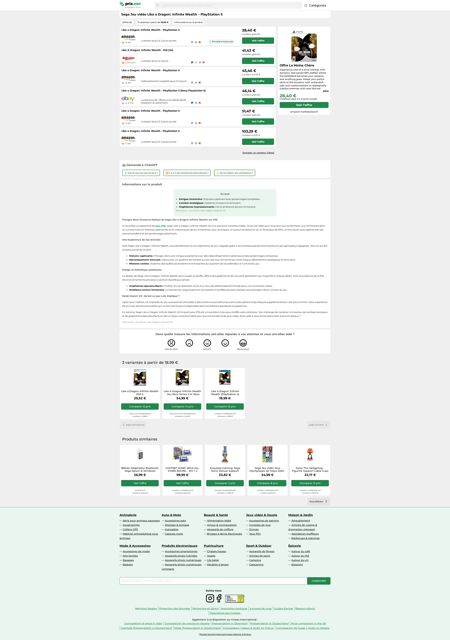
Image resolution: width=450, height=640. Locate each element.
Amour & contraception (222, 525)
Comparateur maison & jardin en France (248, 628)
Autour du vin (300, 560)
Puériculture (214, 546)
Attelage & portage (177, 525)
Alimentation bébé (219, 520)
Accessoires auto (175, 520)
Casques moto (174, 533)
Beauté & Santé (216, 515)
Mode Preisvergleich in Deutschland (197, 628)
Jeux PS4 (255, 533)
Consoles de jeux (260, 525)
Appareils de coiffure (220, 529)
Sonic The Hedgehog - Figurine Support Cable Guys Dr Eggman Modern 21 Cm (310, 470)
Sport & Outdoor (258, 546)
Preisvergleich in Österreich (230, 623)
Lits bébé (213, 560)
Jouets (211, 555)
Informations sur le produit (188, 22)
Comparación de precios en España (187, 623)
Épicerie (294, 546)
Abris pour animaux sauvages (141, 520)
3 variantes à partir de (153, 22)
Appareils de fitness (261, 551)
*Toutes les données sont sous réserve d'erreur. (225, 634)
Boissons (297, 564)
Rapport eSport (305, 608)
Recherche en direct (205, 608)
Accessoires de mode (136, 551)
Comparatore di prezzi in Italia (143, 623)
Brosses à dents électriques (224, 533)
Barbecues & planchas (305, 538)
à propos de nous (261, 608)
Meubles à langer (218, 564)
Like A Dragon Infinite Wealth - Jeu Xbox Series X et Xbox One (182, 393)
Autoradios (171, 529)
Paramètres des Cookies (225, 613)
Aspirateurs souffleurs (305, 533)
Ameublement (300, 520)
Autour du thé (300, 555)
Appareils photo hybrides (181, 555)
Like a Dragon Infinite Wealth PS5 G (140, 393)
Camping (255, 560)
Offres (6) (127, 22)
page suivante (316, 424)
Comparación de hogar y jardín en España (302, 628)
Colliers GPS (130, 529)
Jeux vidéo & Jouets (261, 515)
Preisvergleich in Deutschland (269, 623)
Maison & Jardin (300, 515)
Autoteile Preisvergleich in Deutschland (146, 628)
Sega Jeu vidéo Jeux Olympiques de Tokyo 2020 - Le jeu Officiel (267, 470)
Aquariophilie (131, 525)
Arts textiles (130, 555)
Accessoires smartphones (181, 551)
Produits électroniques (179, 546)
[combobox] (231, 5)
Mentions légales (146, 608)
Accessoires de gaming (264, 520)
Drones (254, 529)
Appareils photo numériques (183, 560)
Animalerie (128, 515)
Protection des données (174, 608)
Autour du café (300, 551)
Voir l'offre (304, 105)
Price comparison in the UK (308, 623)
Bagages (128, 560)
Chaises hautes (216, 551)
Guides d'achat (283, 608)
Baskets (128, 564)
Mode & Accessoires (135, 546)
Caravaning (256, 564)
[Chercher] (157, 5)
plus (326, 90)
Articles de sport (259, 555)
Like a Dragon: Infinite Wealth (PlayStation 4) (225, 393)
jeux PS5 (160, 225)
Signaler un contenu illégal (258, 152)
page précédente (135, 424)
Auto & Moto (171, 515)
